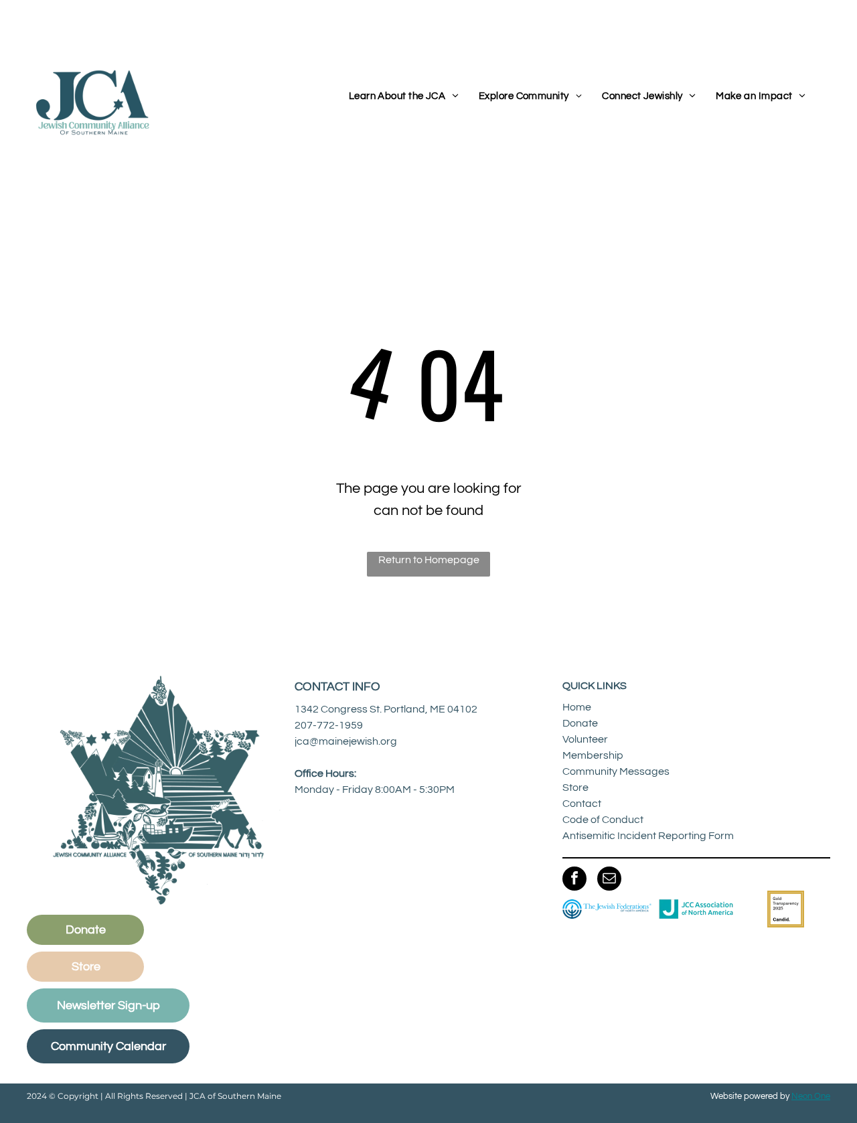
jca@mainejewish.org (346, 741)
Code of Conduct (602, 819)
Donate (580, 723)
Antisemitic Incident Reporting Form (648, 835)
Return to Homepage (428, 559)
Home (576, 707)
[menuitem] (404, 96)
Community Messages (616, 771)
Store (575, 787)
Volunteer (585, 739)
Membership (592, 755)
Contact (581, 803)
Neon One (810, 1096)
